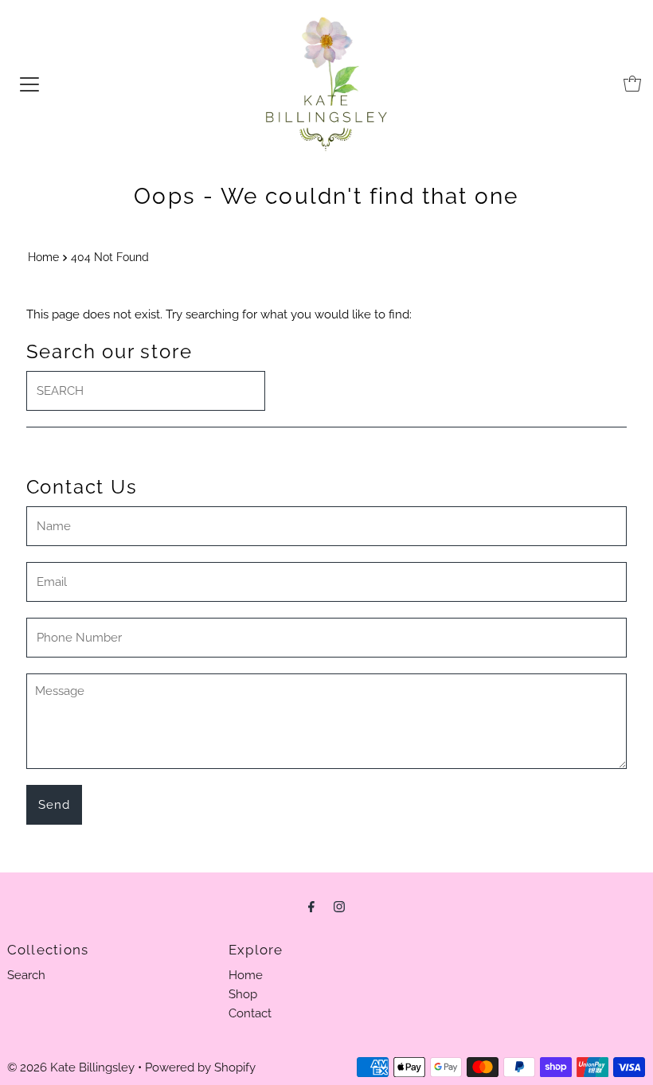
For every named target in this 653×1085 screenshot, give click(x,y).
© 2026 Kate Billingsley (71, 1067)
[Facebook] (311, 905)
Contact (250, 1013)
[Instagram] (339, 905)
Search (26, 975)
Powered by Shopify (200, 1067)
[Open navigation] (29, 83)
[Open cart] (632, 84)
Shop (243, 994)
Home (43, 257)
